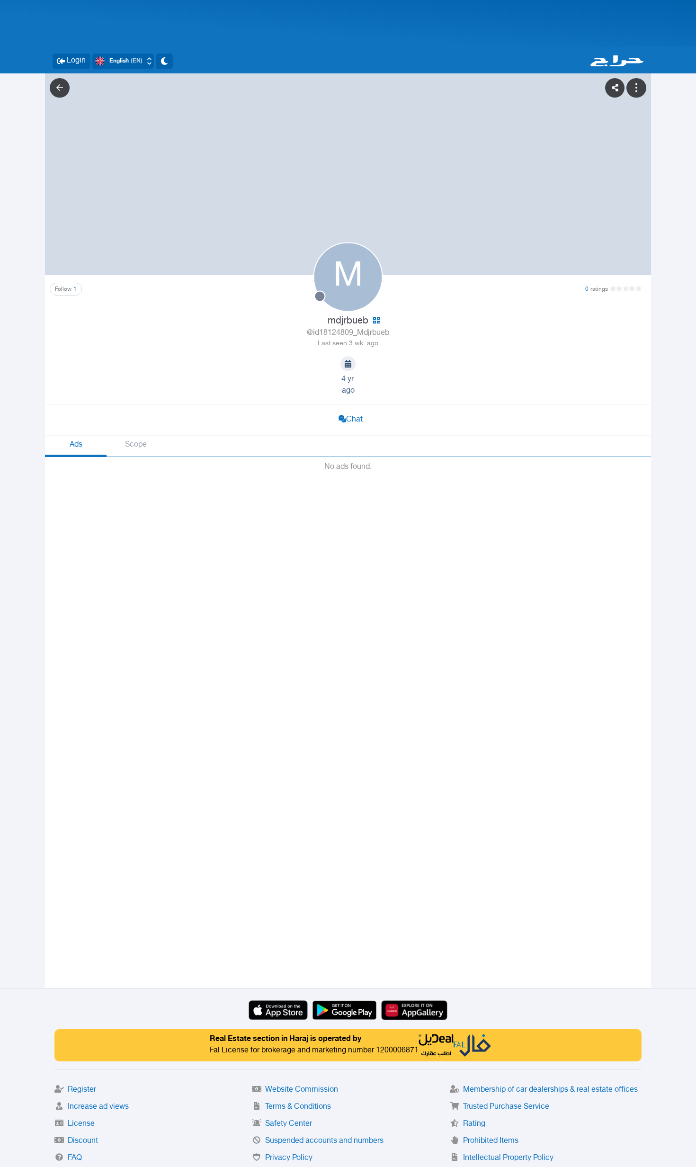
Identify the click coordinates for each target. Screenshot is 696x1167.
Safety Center (288, 1124)
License (81, 1124)
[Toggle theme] (164, 61)
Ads (76, 444)
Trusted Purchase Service (506, 1107)
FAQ (75, 1158)
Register (82, 1090)
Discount (83, 1141)
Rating (474, 1124)
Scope (136, 444)
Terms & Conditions (298, 1107)
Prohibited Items (490, 1141)
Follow (66, 289)
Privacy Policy (288, 1158)
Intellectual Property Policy (508, 1158)
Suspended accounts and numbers (324, 1141)
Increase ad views (98, 1107)
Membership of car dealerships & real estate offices (550, 1090)
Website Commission (301, 1090)
